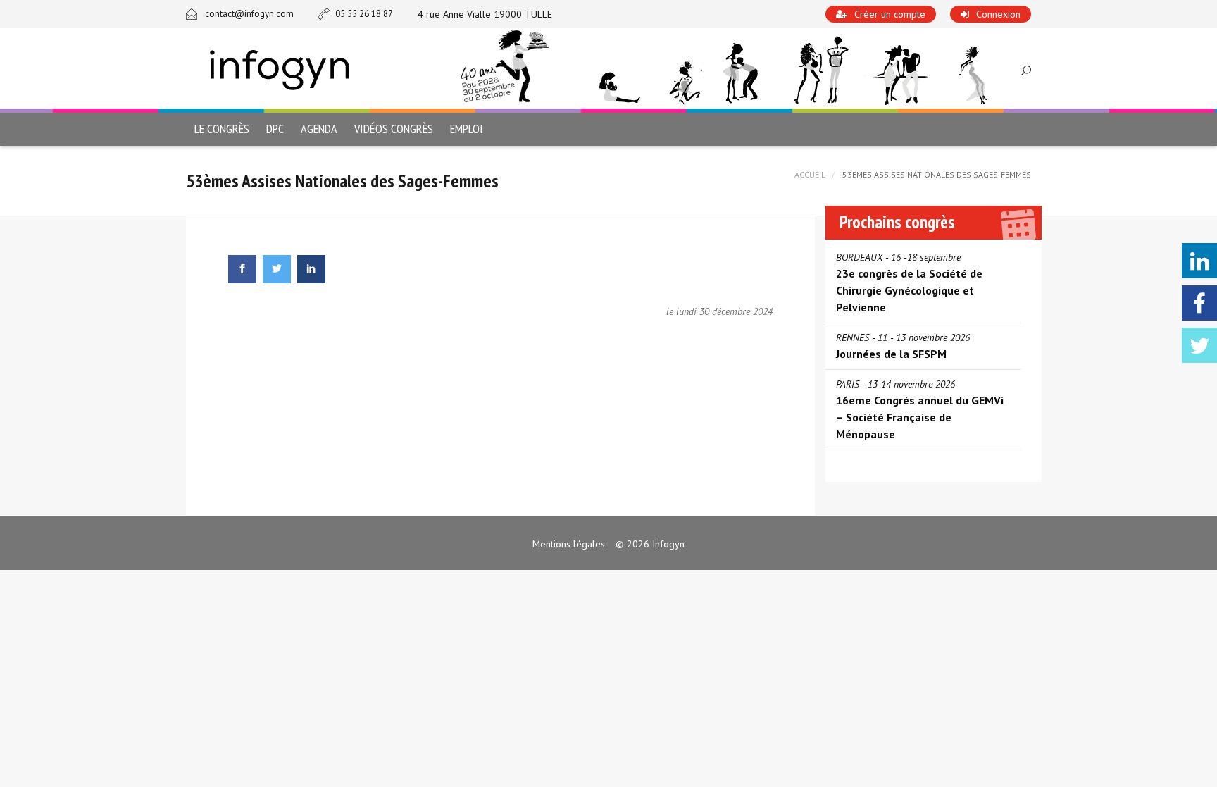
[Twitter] (1199, 345)
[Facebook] (1199, 303)
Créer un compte (889, 14)
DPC (275, 128)
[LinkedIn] (1199, 260)
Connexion (998, 14)
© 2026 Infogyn (650, 544)
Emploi (466, 128)
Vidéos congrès (393, 128)
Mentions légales (568, 544)
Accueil (809, 174)
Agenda (319, 128)
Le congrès (221, 128)
